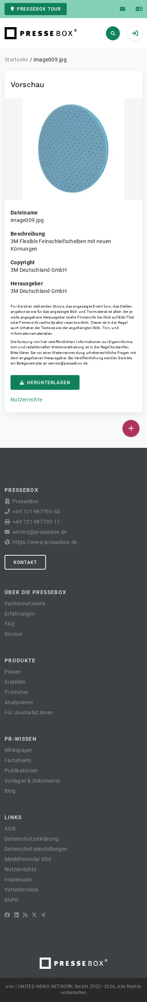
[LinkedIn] (16, 915)
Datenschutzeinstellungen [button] (36, 849)
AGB (10, 829)
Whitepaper (18, 750)
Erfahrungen (20, 614)
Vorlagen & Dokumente (32, 781)
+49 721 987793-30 (36, 512)
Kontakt (25, 562)
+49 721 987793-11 (36, 522)
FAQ (10, 624)
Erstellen (15, 682)
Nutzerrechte (26, 400)
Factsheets (18, 760)
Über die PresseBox (35, 592)
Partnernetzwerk (25, 604)
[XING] (43, 915)
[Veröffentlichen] (130, 428)
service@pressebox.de (67, 363)
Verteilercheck (22, 890)
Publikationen (21, 771)
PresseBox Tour (39, 9)
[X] (34, 915)
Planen (13, 672)
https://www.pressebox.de (44, 542)
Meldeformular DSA (28, 859)
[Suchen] (113, 33)
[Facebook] (7, 915)
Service (13, 634)
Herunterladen (48, 382)
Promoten (17, 692)
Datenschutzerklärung (31, 839)
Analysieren (19, 702)
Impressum (18, 879)
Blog (10, 791)
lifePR (12, 900)
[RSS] (25, 915)
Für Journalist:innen (29, 712)
